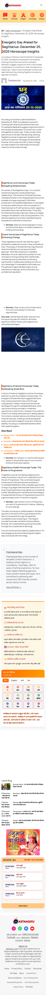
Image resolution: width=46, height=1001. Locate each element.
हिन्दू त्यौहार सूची (35, 663)
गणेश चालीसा (33, 639)
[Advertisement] (23, 165)
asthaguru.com (12, 949)
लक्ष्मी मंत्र (8, 630)
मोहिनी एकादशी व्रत (10, 651)
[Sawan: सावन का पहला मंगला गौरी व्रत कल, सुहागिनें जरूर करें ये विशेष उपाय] (5, 805)
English (14, 680)
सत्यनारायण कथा (29, 654)
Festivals (11, 937)
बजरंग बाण (21, 642)
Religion (34, 937)
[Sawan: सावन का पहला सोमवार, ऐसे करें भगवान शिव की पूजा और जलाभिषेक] (5, 823)
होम (2, 30)
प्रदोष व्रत (31, 651)
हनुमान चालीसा (8, 639)
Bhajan (20, 934)
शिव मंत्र (32, 627)
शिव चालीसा (17, 639)
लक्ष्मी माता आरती (23, 615)
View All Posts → (13, 587)
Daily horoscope (13, 30)
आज (22, 680)
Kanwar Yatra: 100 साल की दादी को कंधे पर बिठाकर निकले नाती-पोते (28, 785)
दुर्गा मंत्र (14, 630)
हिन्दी (5, 680)
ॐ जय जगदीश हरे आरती (27, 612)
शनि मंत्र (39, 627)
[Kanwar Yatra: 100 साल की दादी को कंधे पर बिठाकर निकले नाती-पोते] (5, 787)
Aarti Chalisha (12, 934)
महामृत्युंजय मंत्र (8, 627)
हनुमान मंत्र (26, 627)
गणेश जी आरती (33, 615)
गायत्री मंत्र (18, 627)
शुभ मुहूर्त (18, 663)
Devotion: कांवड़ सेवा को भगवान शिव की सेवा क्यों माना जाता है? (28, 794)
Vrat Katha (19, 940)
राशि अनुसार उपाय (9, 663)
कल (28, 680)
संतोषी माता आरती (9, 618)
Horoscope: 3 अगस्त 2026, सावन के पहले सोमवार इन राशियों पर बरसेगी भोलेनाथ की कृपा (28, 812)
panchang (25, 937)
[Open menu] (41, 5)
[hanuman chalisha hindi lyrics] (23, 842)
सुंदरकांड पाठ (13, 642)
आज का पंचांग (26, 663)
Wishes (27, 940)
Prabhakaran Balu (14, 80)
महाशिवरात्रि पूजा (9, 654)
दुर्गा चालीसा (25, 639)
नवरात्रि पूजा (19, 654)
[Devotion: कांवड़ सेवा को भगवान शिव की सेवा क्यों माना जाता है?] (5, 796)
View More (23, 906)
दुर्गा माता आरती (13, 615)
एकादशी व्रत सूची (22, 651)
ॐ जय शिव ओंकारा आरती (11, 612)
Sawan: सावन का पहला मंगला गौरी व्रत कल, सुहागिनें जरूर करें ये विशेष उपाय (27, 803)
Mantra (18, 937)
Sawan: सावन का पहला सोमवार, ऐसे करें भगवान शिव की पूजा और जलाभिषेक (28, 821)
